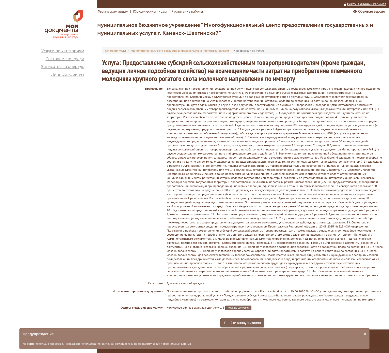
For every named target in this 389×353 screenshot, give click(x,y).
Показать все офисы (238, 307)
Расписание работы (187, 11)
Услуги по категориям (62, 51)
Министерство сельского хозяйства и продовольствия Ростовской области (180, 50)
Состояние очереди (65, 58)
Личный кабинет (67, 74)
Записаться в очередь (62, 66)
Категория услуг (115, 50)
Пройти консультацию (242, 323)
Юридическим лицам (150, 11)
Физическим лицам (112, 11)
